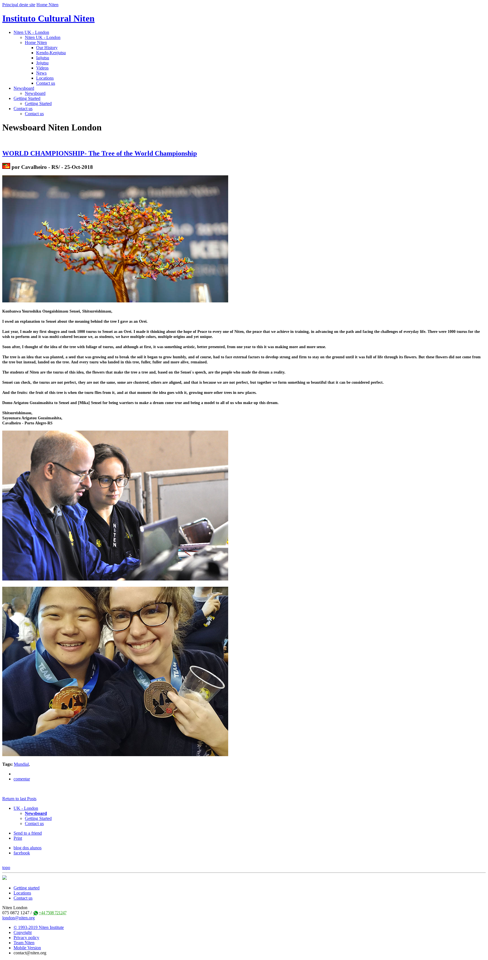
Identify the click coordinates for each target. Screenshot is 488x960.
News (41, 73)
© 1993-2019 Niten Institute (39, 927)
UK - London (26, 808)
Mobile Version (27, 947)
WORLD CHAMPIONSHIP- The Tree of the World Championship (99, 153)
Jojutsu (42, 62)
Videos (42, 68)
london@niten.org (18, 917)
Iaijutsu (42, 57)
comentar (22, 778)
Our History (47, 47)
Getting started (27, 887)
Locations (45, 78)
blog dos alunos (28, 847)
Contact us (45, 83)
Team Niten (24, 942)
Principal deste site (18, 4)
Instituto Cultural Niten (48, 18)
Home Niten (47, 4)
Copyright (23, 932)
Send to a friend (28, 833)
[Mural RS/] (6, 167)
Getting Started (27, 98)
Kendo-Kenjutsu (51, 52)
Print (18, 838)
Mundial (21, 764)
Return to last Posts (19, 798)
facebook (22, 852)
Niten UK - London (31, 32)
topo (6, 867)
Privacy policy (26, 937)
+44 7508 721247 (52, 912)
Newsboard (24, 88)
